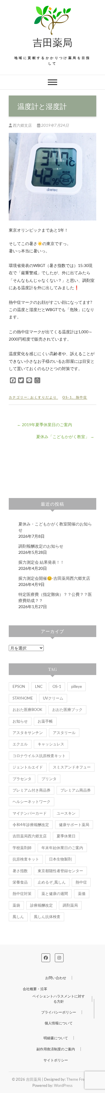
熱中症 (81, 397)
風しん (18, 916)
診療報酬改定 (41, 905)
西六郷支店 (22, 125)
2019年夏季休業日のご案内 (44, 424)
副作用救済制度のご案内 (55, 1049)
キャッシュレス (51, 744)
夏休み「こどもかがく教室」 (65, 436)
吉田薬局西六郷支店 (30, 836)
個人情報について (59, 1023)
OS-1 (67, 397)
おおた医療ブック (67, 709)
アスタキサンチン (28, 732)
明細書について (55, 1038)
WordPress (63, 1085)
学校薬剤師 (22, 847)
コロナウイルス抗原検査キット (39, 755)
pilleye (76, 686)
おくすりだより (43, 397)
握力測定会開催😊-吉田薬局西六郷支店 (54, 578)
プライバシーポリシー (58, 1012)
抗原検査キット (26, 859)
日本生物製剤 (60, 859)
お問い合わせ (55, 978)
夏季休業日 (66, 836)
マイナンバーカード (30, 813)
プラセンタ (22, 778)
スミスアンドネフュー (72, 767)
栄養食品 (20, 882)
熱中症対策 (22, 893)
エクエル (20, 744)
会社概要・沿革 (35, 989)
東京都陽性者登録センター (60, 870)
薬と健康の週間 (54, 893)
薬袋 (16, 905)
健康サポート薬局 (74, 824)
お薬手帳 (45, 721)
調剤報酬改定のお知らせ (40, 546)
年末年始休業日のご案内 (62, 847)
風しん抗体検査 (47, 916)
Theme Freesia (78, 1079)
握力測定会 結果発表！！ (41, 562)
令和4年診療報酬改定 (31, 824)
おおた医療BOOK (27, 709)
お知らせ (20, 721)
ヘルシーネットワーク (31, 801)
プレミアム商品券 (75, 790)
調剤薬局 (70, 905)
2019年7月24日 (54, 125)
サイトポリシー (55, 1060)
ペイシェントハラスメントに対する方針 (58, 999)
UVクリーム (53, 698)
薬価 (81, 893)
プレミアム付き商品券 (31, 790)
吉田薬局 (52, 42)
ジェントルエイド (28, 767)
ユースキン (66, 813)
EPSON (19, 686)
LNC (39, 686)
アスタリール (64, 732)
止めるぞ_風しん (52, 882)
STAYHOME (23, 698)
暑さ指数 (20, 870)
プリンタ (49, 778)
